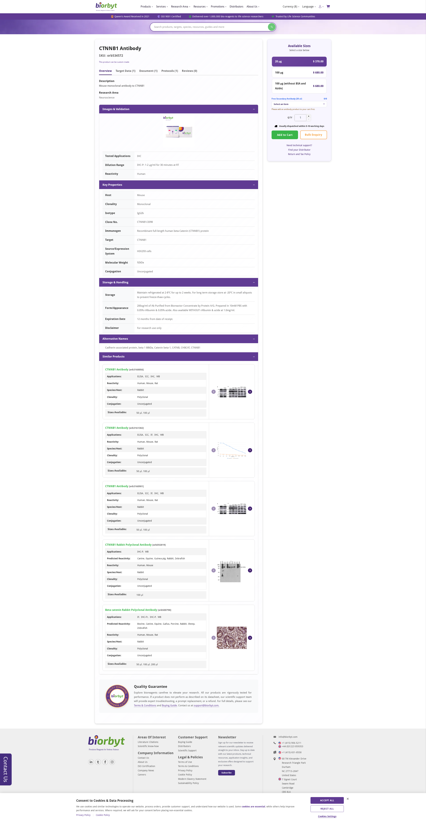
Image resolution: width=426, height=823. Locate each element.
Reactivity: (113, 383)
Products (146, 6)
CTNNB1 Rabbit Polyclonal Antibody (128, 544)
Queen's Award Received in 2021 (132, 16)
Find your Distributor (299, 149)
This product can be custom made (114, 62)
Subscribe (226, 772)
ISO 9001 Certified (171, 16)
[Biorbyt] (106, 6)
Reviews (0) (189, 70)
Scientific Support (187, 750)
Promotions (217, 6)
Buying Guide (169, 705)
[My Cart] (328, 6)
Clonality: (112, 397)
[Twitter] (98, 762)
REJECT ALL (327, 808)
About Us (252, 6)
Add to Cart (285, 135)
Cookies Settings (327, 816)
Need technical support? (299, 145)
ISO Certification (146, 766)
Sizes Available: (117, 412)
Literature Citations (148, 742)
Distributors (236, 6)
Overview (105, 70)
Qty (290, 117)
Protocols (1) (169, 70)
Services (161, 6)
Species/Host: (114, 390)
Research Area (179, 6)
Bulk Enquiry (313, 134)
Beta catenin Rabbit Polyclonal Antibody (131, 610)
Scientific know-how (148, 746)
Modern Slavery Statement (192, 779)
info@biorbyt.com (288, 737)
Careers (142, 774)
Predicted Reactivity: (118, 558)
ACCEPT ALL (327, 800)
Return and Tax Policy (299, 154)
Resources (200, 6)
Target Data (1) (125, 70)
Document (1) (148, 70)
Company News (146, 770)
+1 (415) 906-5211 (291, 743)
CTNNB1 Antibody (116, 369)
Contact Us (143, 757)
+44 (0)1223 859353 (292, 746)
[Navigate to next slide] (250, 392)
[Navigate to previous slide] (214, 392)
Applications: (114, 376)
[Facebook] (105, 762)
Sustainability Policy (188, 783)
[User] (321, 6)
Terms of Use (185, 762)
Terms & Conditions (145, 705)
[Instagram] (112, 762)
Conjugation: (114, 404)
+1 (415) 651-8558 (292, 752)
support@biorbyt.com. (206, 705)
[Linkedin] (91, 762)
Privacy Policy (185, 770)
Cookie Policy (185, 774)
